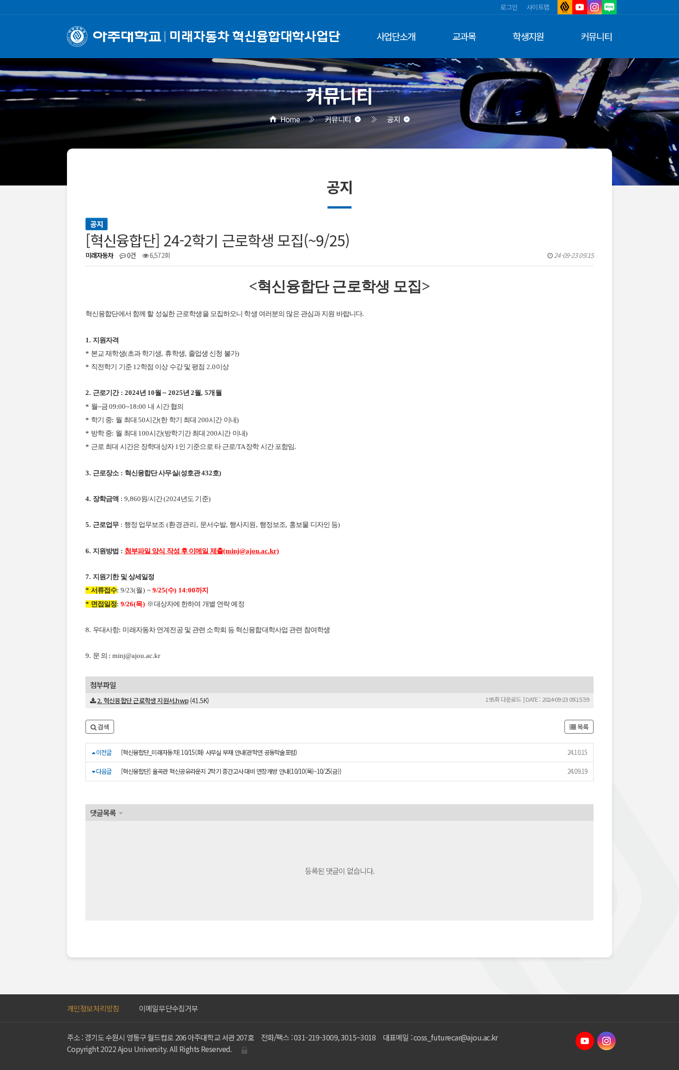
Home (290, 119)
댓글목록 (103, 812)
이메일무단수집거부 (168, 1008)
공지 (393, 119)
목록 (582, 726)
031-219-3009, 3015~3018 (335, 1037)
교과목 (464, 36)
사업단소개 (396, 36)
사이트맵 (538, 7)
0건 (131, 255)
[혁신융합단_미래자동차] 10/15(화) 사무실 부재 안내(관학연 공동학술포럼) (209, 752)
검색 (102, 726)
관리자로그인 (244, 1050)
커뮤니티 (596, 36)
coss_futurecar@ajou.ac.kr (455, 1037)
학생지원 (528, 36)
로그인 (508, 7)
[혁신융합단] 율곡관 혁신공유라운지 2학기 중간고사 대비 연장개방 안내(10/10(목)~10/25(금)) (231, 771)
